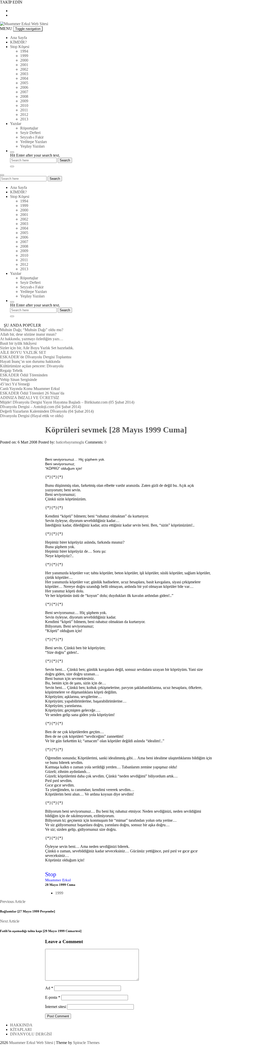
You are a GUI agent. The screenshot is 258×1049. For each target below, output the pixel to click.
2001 (24, 65)
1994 (24, 51)
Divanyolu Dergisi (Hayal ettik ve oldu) (31, 416)
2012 (24, 114)
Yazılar (15, 123)
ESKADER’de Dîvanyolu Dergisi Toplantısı (35, 357)
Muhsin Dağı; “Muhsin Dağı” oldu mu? (31, 330)
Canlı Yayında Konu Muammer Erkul (30, 388)
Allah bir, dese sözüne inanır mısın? (28, 334)
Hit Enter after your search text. (35, 155)
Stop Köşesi (19, 47)
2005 (24, 83)
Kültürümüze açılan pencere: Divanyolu (31, 366)
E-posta (52, 997)
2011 (24, 110)
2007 (24, 92)
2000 (24, 60)
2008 (24, 96)
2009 (24, 101)
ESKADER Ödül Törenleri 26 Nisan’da (32, 393)
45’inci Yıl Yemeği (15, 384)
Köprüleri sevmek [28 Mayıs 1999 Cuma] (116, 429)
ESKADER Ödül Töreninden (24, 375)
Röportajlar (29, 128)
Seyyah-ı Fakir (32, 137)
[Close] (12, 166)
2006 (24, 87)
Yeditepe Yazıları (33, 142)
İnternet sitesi (55, 1006)
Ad (49, 988)
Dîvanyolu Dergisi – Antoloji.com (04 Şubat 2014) (40, 407)
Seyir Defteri (30, 132)
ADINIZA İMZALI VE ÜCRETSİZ (29, 398)
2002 (24, 69)
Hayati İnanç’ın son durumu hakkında (30, 361)
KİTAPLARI (20, 1029)
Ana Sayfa (18, 37)
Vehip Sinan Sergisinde (18, 379)
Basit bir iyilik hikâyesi (18, 343)
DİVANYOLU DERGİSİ (31, 1034)
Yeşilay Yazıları (32, 146)
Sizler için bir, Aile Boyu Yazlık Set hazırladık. (37, 348)
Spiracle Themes (86, 1042)
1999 (24, 56)
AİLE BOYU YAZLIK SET (23, 352)
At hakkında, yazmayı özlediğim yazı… (31, 339)
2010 (24, 105)
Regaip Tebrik (11, 370)
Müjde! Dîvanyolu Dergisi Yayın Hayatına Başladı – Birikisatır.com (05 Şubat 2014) (67, 402)
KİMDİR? (18, 42)
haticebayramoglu (70, 442)
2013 (24, 119)
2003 (24, 74)
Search (55, 179)
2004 (24, 78)
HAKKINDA (21, 1025)
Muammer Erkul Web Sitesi (31, 1042)
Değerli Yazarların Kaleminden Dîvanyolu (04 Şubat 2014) (47, 411)
